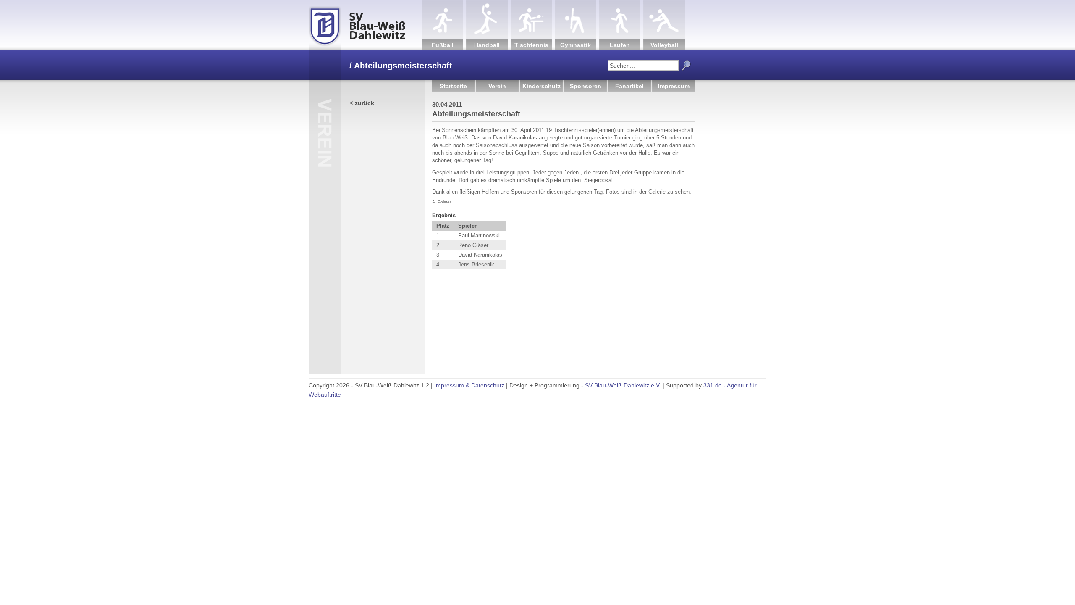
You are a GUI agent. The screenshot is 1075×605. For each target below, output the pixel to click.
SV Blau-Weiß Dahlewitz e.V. (623, 385)
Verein (497, 86)
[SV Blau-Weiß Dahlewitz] (365, 25)
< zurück (362, 103)
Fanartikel (629, 86)
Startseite (453, 86)
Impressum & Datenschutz (469, 385)
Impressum (674, 86)
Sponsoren (585, 86)
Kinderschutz (541, 86)
